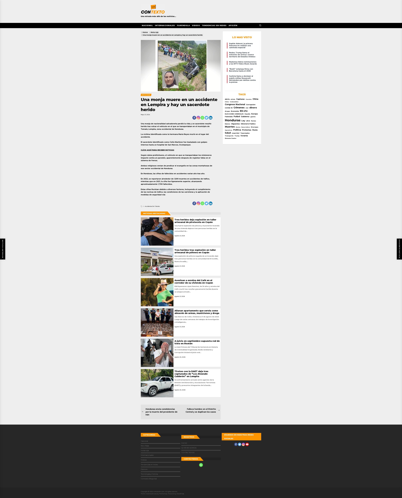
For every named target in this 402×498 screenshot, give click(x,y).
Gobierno (245, 116)
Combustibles (234, 102)
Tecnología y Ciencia (149, 474)
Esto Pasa (145, 446)
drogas (227, 111)
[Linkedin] (210, 118)
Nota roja (145, 450)
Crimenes (239, 107)
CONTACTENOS (188, 453)
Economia (235, 111)
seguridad (235, 133)
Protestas (246, 130)
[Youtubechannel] (247, 444)
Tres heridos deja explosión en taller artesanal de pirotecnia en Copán (195, 220)
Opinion (144, 469)
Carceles (249, 99)
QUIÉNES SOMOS (188, 448)
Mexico (227, 124)
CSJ (247, 108)
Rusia (255, 130)
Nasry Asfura (245, 127)
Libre (248, 121)
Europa (254, 114)
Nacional (147, 25)
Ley (243, 121)
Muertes (230, 126)
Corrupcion (250, 105)
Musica (238, 127)
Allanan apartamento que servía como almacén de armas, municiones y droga (197, 311)
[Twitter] (206, 118)
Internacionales (165, 25)
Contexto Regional (149, 479)
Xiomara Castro (230, 138)
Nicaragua (254, 127)
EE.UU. (244, 111)
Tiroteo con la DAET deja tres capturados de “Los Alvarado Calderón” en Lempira (191, 374)
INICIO (184, 443)
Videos (196, 25)
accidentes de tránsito (152, 206)
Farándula (183, 25)
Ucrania (244, 136)
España (247, 114)
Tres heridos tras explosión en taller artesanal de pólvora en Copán (195, 251)
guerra (252, 116)
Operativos (228, 130)
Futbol (237, 116)
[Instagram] (198, 118)
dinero (253, 107)
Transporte (229, 136)
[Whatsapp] (202, 118)
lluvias (253, 121)
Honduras (232, 120)
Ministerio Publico (248, 124)
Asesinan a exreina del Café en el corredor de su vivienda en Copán (194, 281)
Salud (228, 133)
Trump (237, 136)
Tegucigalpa (245, 133)
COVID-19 (229, 108)
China (255, 99)
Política (237, 130)
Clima (227, 102)
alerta (227, 99)
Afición (233, 25)
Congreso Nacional (235, 104)
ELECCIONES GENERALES (234, 114)
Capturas (240, 99)
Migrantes (235, 124)
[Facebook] (194, 118)
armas (233, 99)
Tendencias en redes (214, 25)
